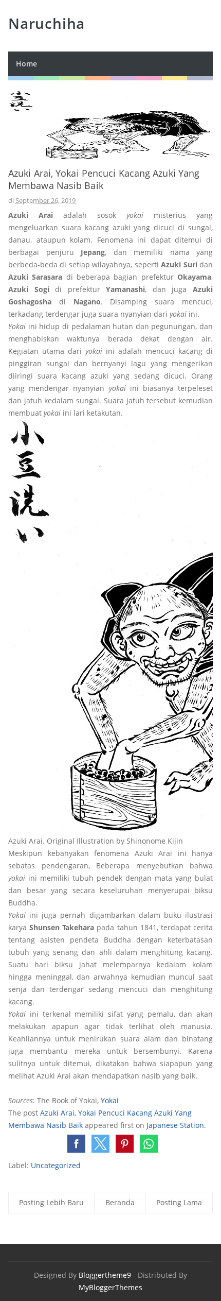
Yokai (110, 1100)
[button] (76, 1144)
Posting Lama (179, 1202)
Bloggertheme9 (105, 1275)
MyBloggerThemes (110, 1287)
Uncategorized (56, 1165)
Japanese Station (175, 1125)
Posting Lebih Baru (51, 1202)
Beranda (120, 1202)
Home (26, 64)
